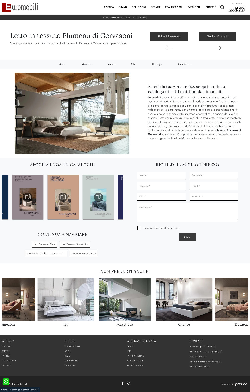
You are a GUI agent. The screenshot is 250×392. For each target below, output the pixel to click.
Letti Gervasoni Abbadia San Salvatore (46, 253)
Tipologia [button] (157, 64)
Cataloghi (194, 7)
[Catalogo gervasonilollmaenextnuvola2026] (62, 197)
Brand (123, 7)
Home (106, 17)
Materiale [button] (86, 64)
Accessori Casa (135, 365)
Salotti (130, 346)
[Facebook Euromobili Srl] (122, 383)
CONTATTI (6, 365)
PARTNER (6, 355)
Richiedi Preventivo (169, 36)
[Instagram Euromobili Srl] (128, 383)
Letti (134, 17)
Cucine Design (72, 346)
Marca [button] (62, 64)
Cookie (13, 389)
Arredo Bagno (135, 360)
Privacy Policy (172, 228)
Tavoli (68, 351)
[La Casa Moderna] (237, 7)
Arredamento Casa (120, 17)
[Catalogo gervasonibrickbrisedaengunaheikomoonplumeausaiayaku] (27, 197)
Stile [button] (133, 64)
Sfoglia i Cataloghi (217, 36)
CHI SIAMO (7, 346)
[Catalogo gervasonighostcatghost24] (97, 197)
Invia (187, 237)
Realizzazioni (173, 7)
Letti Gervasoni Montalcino (74, 244)
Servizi (155, 7)
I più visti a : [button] (184, 64)
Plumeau (142, 17)
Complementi (71, 360)
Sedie (67, 355)
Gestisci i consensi (30, 389)
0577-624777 (200, 356)
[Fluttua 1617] (169, 48)
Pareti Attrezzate (135, 355)
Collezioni (139, 7)
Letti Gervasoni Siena (44, 244)
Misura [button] (111, 64)
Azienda (109, 7)
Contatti (211, 7)
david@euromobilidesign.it (208, 361)
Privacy (4, 389)
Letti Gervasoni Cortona (83, 253)
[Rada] (217, 48)
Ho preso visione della (160, 228)
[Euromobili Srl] (20, 7)
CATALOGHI (70, 365)
